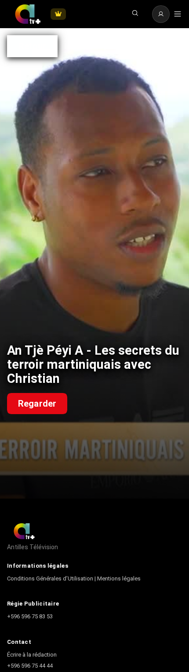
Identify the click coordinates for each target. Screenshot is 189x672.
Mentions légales (119, 578)
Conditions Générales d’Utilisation (50, 578)
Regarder (37, 403)
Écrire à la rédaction (32, 654)
